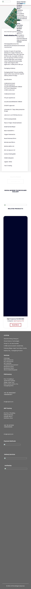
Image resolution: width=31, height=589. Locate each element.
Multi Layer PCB (13, 31)
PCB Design (7, 358)
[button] (23, 22)
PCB (8, 31)
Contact (19, 20)
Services (19, 7)
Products (19, 5)
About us (19, 12)
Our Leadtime (20, 13)
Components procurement (11, 365)
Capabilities (20, 10)
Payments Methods (22, 17)
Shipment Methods (22, 18)
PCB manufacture (8, 360)
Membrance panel (9, 366)
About (18, 8)
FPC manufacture (8, 361)
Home (18, 2)
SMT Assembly (7, 363)
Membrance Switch (9, 368)
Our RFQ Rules (20, 15)
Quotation (20, 3)
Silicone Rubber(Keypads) (10, 370)
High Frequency (17, 321)
